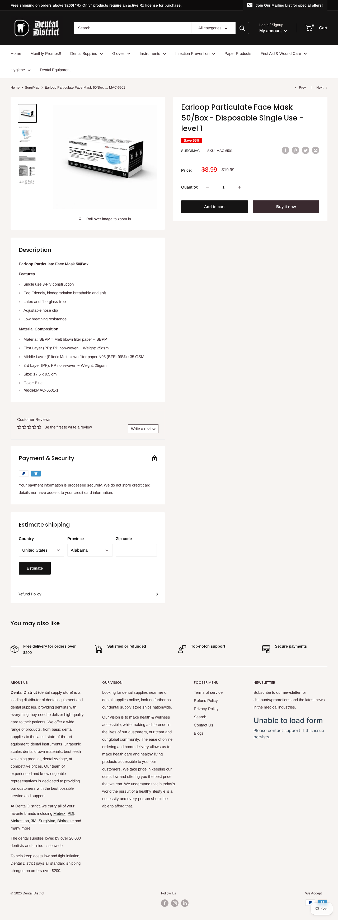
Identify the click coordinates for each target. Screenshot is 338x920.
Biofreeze (65, 820)
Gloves (118, 53)
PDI (71, 813)
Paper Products (237, 53)
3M (33, 820)
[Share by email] (315, 150)
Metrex (59, 813)
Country (26, 538)
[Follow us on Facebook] (164, 903)
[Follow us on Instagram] (175, 903)
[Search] (242, 28)
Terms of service (208, 692)
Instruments (150, 53)
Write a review (143, 428)
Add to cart (214, 206)
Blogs (199, 733)
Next (319, 87)
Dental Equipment (55, 70)
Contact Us (203, 725)
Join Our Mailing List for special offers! (289, 5)
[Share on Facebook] (285, 150)
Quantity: (189, 187)
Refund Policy (29, 594)
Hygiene (18, 70)
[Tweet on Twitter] (305, 150)
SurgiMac (32, 87)
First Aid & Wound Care (281, 53)
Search (200, 717)
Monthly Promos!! (45, 53)
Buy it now (286, 206)
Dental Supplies (83, 53)
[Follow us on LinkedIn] (185, 903)
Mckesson (20, 820)
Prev (302, 87)
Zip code (124, 538)
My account (271, 30)
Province (75, 538)
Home (16, 53)
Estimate (35, 568)
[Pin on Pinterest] (295, 150)
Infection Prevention (192, 53)
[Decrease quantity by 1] (207, 187)
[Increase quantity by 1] (239, 187)
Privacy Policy (206, 708)
